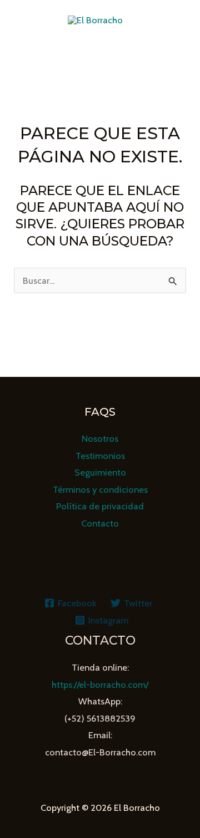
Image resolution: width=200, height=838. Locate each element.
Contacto (100, 523)
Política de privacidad (100, 506)
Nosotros (100, 438)
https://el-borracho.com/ (100, 684)
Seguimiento (100, 472)
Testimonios (100, 455)
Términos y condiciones (100, 489)
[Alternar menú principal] (100, 55)
